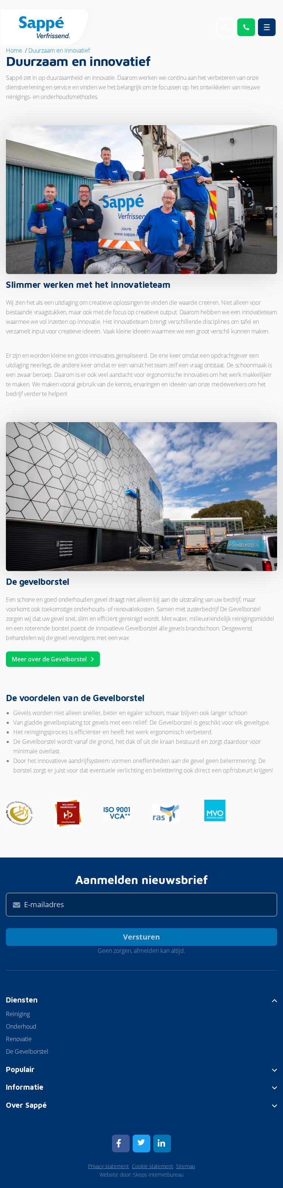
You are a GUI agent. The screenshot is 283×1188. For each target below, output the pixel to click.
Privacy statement (108, 1166)
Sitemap (185, 1166)
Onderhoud (21, 1026)
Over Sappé (26, 1105)
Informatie (24, 1087)
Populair (20, 1069)
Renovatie (19, 1039)
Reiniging (18, 1014)
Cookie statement (152, 1166)
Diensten (22, 1000)
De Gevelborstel (27, 1051)
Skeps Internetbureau (158, 1174)
